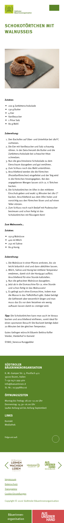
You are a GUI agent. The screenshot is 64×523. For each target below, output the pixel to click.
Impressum (10, 479)
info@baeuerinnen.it (15, 384)
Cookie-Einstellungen (15, 493)
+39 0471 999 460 (15, 380)
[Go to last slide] (8, 465)
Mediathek (10, 424)
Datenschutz (11, 484)
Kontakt (9, 421)
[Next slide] (58, 465)
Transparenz (11, 489)
